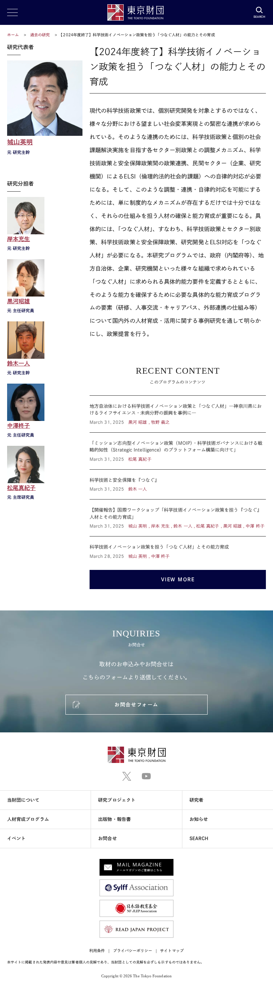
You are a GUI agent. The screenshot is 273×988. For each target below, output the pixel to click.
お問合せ (107, 838)
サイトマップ (171, 950)
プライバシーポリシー (132, 950)
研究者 (196, 800)
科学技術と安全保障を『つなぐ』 (178, 485)
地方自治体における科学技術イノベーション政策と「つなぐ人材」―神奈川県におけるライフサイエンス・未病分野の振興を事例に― (178, 414)
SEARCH (198, 838)
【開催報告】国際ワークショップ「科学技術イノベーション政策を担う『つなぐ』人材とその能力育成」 (178, 518)
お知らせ (198, 819)
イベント (16, 838)
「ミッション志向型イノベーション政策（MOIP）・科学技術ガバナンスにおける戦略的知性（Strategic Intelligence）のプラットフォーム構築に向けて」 (178, 451)
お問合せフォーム (136, 704)
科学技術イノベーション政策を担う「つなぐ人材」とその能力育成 (178, 547)
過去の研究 (40, 35)
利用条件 (97, 950)
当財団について (23, 800)
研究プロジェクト (116, 800)
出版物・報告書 (114, 819)
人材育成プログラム (28, 819)
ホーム (13, 35)
